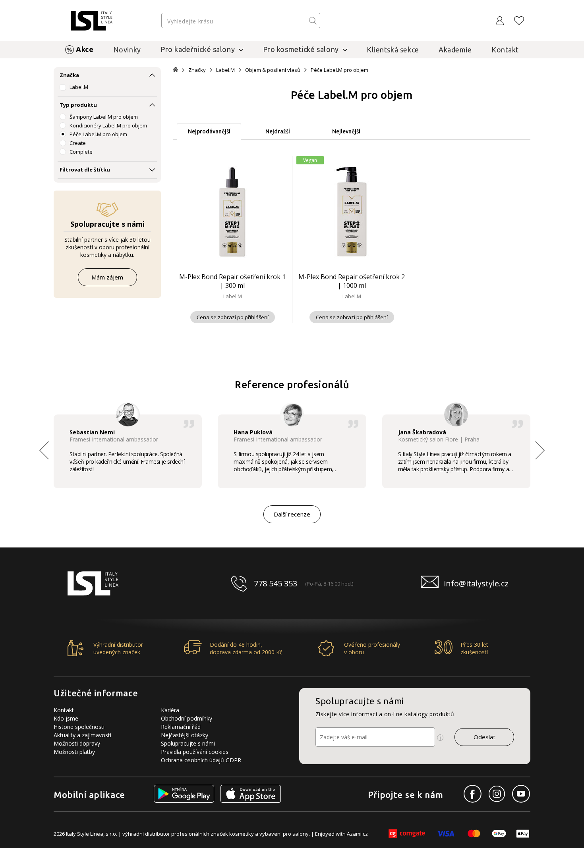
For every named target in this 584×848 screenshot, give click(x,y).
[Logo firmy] (92, 21)
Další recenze (292, 514)
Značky (197, 70)
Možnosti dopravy (77, 743)
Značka (69, 75)
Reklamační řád (181, 726)
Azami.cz (357, 833)
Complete (81, 151)
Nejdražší (277, 131)
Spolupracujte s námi (188, 743)
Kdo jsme (66, 718)
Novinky (127, 50)
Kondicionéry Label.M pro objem (108, 125)
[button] (539, 450)
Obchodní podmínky (186, 718)
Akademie (455, 50)
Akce (84, 49)
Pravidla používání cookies (194, 751)
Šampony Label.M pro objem (104, 116)
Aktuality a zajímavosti (82, 735)
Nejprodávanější (209, 131)
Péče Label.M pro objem (98, 134)
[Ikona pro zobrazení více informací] (440, 737)
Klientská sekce (393, 50)
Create (78, 143)
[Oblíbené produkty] (519, 20)
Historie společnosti (79, 726)
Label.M (79, 87)
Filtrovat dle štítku (85, 169)
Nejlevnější (346, 131)
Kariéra (170, 710)
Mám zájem (107, 277)
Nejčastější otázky (184, 735)
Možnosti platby (74, 751)
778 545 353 (275, 583)
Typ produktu (78, 104)
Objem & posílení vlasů (272, 70)
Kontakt (505, 50)
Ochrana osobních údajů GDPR (201, 760)
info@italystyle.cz (476, 583)
